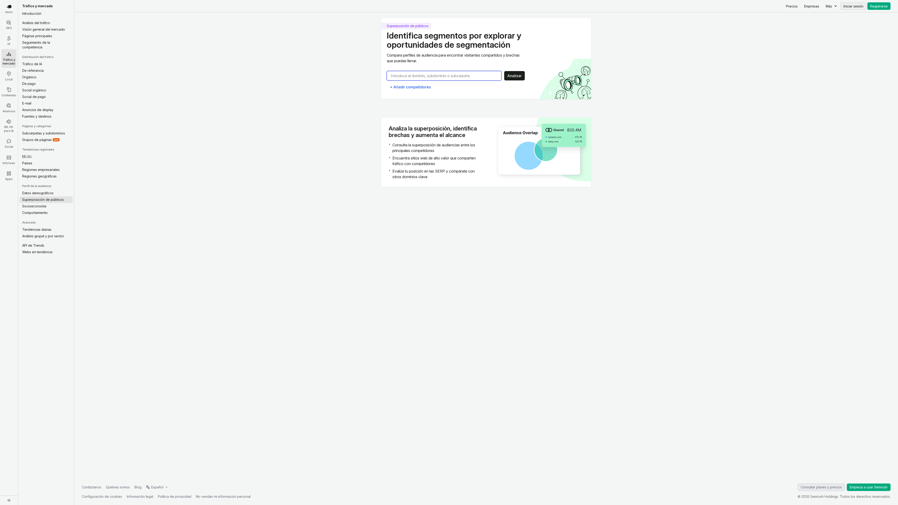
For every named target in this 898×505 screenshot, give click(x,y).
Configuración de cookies (102, 496)
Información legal (140, 496)
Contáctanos (91, 487)
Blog (137, 487)
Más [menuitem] (829, 6)
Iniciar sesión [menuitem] (853, 6)
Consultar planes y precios (821, 487)
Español (157, 487)
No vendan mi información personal (223, 496)
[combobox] (446, 75)
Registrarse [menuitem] (879, 6)
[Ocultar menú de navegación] (9, 500)
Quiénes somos (118, 487)
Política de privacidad (174, 496)
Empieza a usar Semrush (868, 487)
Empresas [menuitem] (811, 6)
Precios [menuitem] (792, 6)
